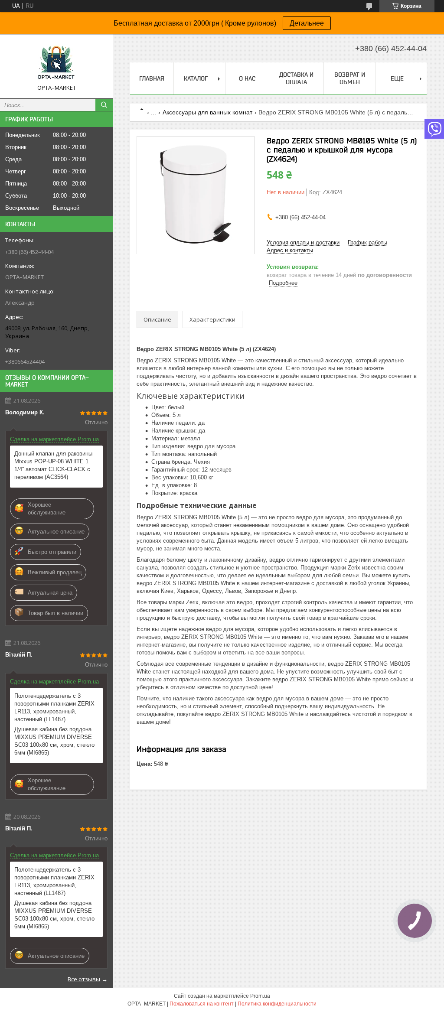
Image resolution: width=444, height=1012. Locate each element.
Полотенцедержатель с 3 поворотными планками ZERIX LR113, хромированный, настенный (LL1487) (54, 707)
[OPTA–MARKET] (56, 62)
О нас (247, 78)
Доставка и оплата (296, 78)
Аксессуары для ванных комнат (207, 112)
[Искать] (104, 104)
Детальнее (307, 23)
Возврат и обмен (349, 78)
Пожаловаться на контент (202, 1004)
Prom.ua (260, 996)
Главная (151, 78)
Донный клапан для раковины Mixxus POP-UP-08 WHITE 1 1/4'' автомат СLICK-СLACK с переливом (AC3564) (53, 465)
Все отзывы (84, 979)
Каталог (196, 78)
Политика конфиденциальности (277, 1004)
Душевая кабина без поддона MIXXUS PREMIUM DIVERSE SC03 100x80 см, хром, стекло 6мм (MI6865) (54, 741)
